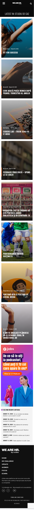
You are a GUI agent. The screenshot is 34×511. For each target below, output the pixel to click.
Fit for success (10, 52)
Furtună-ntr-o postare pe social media (15, 295)
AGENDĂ (5, 467)
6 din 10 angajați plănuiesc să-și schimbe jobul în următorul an (16, 335)
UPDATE (5, 464)
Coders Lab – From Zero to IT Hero (16, 133)
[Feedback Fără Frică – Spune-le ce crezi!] (17, 160)
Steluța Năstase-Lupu (8, 207)
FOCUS (4, 470)
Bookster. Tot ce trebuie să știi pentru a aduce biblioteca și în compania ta (16, 213)
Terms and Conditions (17, 497)
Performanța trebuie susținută (13, 255)
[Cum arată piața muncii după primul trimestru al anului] (17, 78)
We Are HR (5, 87)
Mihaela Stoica (6, 49)
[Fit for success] (17, 38)
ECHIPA (4, 473)
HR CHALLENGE (7, 461)
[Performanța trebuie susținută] (17, 241)
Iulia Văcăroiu (6, 128)
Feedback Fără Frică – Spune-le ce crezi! (17, 173)
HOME (4, 458)
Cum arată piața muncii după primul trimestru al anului (17, 92)
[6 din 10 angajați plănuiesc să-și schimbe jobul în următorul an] (17, 323)
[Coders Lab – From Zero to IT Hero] (17, 119)
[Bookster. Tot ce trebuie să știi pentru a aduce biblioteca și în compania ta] (17, 201)
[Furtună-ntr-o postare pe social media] (17, 282)
